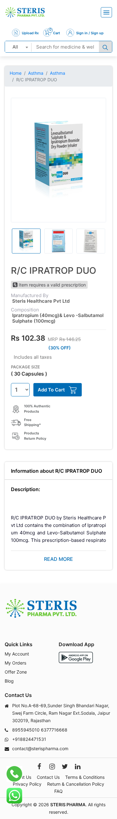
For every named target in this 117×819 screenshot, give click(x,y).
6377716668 (54, 729)
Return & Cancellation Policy (75, 784)
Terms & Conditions (85, 777)
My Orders (15, 662)
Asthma (35, 73)
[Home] (25, 12)
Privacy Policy (27, 784)
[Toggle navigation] (106, 12)
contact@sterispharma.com (40, 748)
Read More (58, 559)
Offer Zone (16, 672)
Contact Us (48, 777)
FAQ (58, 791)
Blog (9, 681)
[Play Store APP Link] (76, 657)
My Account (17, 653)
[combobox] (18, 46)
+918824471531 (29, 739)
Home (16, 73)
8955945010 (26, 729)
